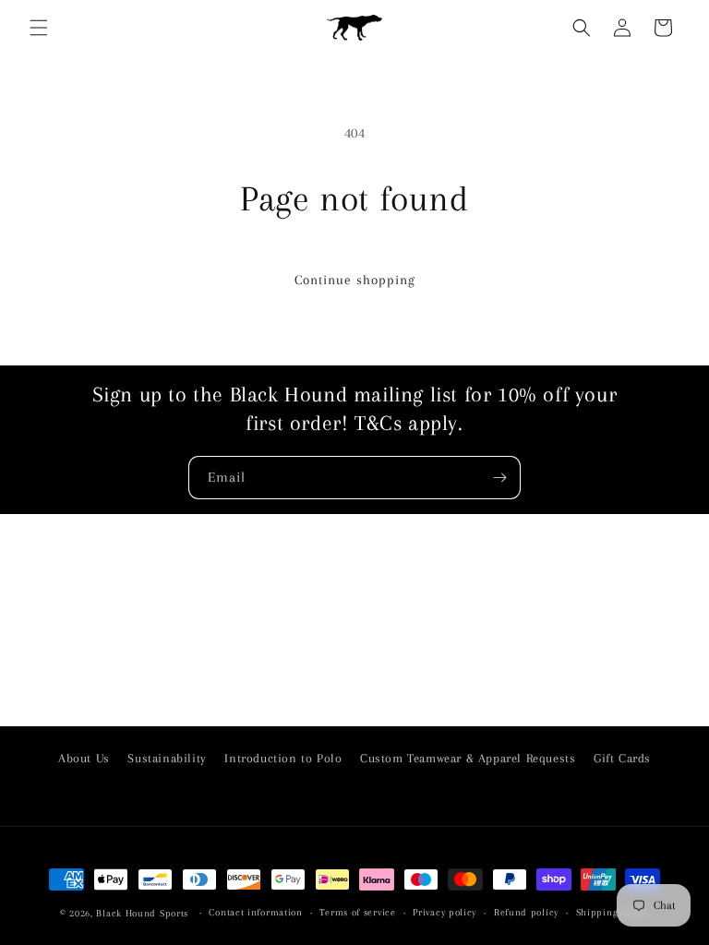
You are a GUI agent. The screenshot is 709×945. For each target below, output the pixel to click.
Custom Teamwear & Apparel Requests (467, 758)
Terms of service (357, 912)
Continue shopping (354, 279)
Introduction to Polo (283, 758)
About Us (84, 758)
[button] (38, 27)
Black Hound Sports (142, 913)
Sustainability (166, 758)
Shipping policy (613, 912)
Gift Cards (622, 758)
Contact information (255, 912)
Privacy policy (444, 912)
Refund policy (526, 912)
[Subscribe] (499, 477)
